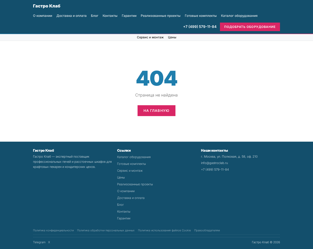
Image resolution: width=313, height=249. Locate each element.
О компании (42, 16)
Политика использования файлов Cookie (164, 230)
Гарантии (129, 16)
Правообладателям (207, 230)
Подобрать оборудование (250, 27)
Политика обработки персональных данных (106, 230)
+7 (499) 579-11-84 (200, 26)
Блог (94, 16)
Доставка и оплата (71, 16)
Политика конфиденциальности (53, 230)
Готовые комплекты (201, 16)
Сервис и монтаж (150, 37)
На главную (157, 110)
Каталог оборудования (239, 16)
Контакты (110, 16)
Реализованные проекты (161, 16)
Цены (172, 37)
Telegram (39, 242)
